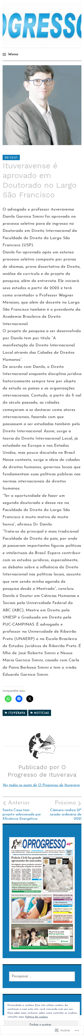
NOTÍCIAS (41, 713)
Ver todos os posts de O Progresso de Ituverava (41, 785)
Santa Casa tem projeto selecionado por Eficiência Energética (22, 810)
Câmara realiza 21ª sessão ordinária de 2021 (65, 810)
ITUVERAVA (16, 713)
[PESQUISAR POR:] (42, 976)
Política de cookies (36, 1017)
